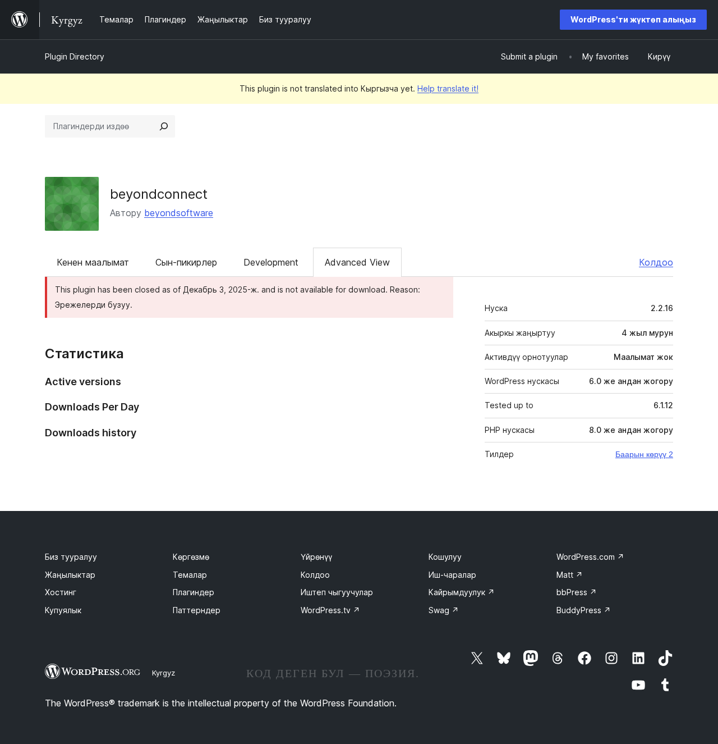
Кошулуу (445, 557)
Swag (444, 610)
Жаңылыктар (70, 574)
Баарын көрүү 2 (644, 454)
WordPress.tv (330, 610)
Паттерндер (196, 610)
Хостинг (60, 592)
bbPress (576, 592)
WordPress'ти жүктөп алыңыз (633, 19)
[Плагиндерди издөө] (164, 126)
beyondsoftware (178, 212)
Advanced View (357, 262)
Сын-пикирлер (186, 262)
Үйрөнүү (316, 557)
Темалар (190, 574)
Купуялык (63, 610)
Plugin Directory (74, 56)
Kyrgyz (163, 672)
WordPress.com (590, 557)
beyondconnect (159, 194)
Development (270, 262)
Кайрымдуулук (462, 592)
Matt (569, 574)
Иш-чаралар (452, 574)
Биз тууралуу (71, 557)
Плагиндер (193, 592)
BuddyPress (583, 610)
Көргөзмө (191, 557)
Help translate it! (447, 88)
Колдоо (656, 262)
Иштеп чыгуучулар (337, 592)
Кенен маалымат (93, 262)
